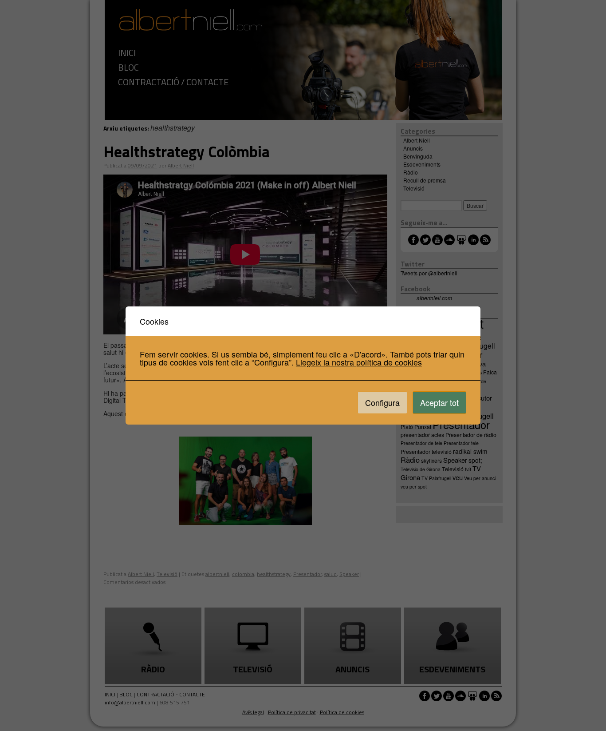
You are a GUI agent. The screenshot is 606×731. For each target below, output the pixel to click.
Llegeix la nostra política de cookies (359, 362)
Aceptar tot (439, 402)
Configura (382, 402)
